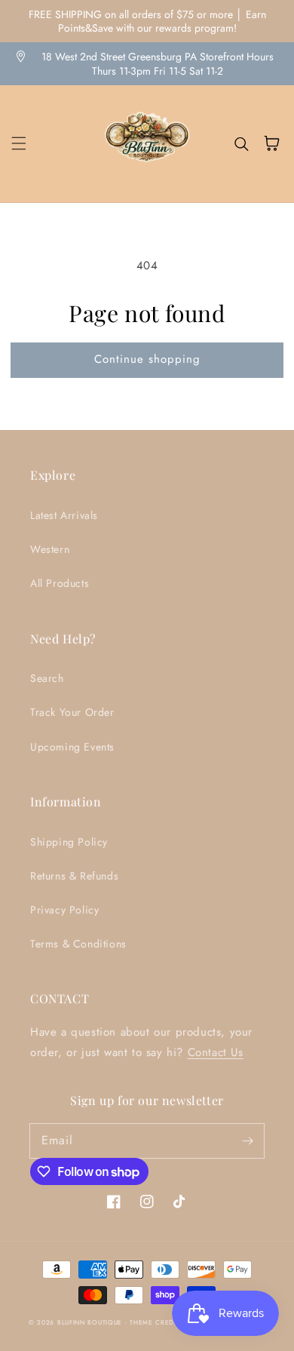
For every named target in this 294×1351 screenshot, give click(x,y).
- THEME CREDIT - (156, 1322)
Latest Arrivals (64, 515)
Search (47, 678)
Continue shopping (147, 359)
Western (49, 549)
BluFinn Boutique (89, 1322)
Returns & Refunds (74, 875)
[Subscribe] (247, 1140)
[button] (18, 143)
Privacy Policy (64, 909)
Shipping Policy (69, 841)
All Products (59, 583)
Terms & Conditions (78, 943)
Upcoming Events (72, 746)
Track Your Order (72, 712)
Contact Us (215, 1052)
